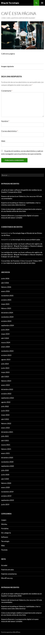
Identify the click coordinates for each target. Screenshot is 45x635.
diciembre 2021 (7, 432)
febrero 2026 (6, 287)
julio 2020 (5, 470)
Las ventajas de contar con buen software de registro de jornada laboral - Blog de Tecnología (21, 245)
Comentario (6, 91)
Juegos (3, 520)
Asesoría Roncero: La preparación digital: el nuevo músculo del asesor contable (20, 216)
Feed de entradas (7, 570)
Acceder (4, 565)
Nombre (5, 121)
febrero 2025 (6, 308)
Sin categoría (6, 533)
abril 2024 (5, 338)
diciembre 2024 (7, 313)
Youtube (4, 550)
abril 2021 (5, 440)
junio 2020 (5, 475)
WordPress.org (6, 578)
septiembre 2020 (7, 466)
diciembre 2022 (7, 389)
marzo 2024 (5, 342)
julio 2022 (5, 406)
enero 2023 (5, 385)
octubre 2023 (6, 355)
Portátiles (5, 528)
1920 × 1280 (6, 18)
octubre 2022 (6, 394)
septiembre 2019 (7, 500)
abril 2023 (5, 377)
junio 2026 (5, 278)
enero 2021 (5, 453)
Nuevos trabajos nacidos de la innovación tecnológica (21, 247)
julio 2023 (5, 364)
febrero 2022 (6, 423)
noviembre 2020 (7, 462)
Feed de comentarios (9, 574)
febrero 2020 (6, 483)
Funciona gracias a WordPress (10, 632)
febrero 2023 (6, 381)
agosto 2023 (5, 359)
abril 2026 (5, 283)
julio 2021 (5, 436)
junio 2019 (5, 504)
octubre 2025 (6, 300)
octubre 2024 (6, 321)
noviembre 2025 (7, 296)
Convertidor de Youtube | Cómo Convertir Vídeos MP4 (21, 261)
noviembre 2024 (7, 317)
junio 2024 (5, 330)
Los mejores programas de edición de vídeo (19, 263)
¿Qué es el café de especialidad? (23, 18)
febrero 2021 (6, 449)
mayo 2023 (5, 372)
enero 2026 (5, 291)
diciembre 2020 (7, 458)
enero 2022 (5, 428)
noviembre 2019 (7, 492)
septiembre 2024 (7, 325)
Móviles (4, 524)
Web (3, 141)
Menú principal (42, 3)
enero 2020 (5, 487)
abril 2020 (5, 479)
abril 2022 (5, 419)
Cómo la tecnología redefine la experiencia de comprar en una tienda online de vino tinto (21, 210)
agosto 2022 (5, 402)
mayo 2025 (5, 304)
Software (4, 537)
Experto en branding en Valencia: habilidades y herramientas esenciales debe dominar (21, 204)
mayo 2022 (5, 415)
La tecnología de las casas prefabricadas (25, 240)
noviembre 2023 (7, 351)
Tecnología (5, 541)
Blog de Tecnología (10, 3)
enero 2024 (5, 347)
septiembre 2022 (7, 398)
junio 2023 (5, 368)
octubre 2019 (6, 496)
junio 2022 (5, 411)
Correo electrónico (9, 131)
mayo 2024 (5, 334)
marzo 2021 (5, 445)
